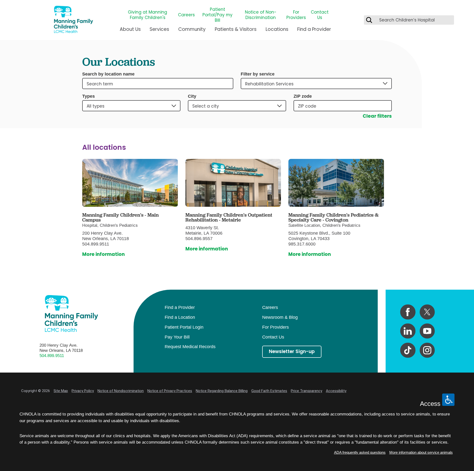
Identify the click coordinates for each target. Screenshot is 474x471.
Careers (186, 15)
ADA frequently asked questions (360, 452)
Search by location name (108, 74)
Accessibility (336, 391)
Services (159, 29)
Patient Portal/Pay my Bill (217, 15)
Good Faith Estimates (269, 391)
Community (192, 29)
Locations (277, 29)
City (192, 96)
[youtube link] (427, 331)
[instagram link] (427, 350)
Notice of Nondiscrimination (121, 391)
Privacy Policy (83, 391)
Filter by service (258, 74)
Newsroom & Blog (280, 317)
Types (88, 96)
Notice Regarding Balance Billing (222, 391)
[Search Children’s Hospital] (369, 20)
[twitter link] (427, 312)
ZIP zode (303, 96)
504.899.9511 (52, 355)
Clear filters (377, 116)
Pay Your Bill (177, 337)
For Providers (296, 14)
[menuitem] (130, 31)
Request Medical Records (190, 346)
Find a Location (180, 317)
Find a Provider (314, 29)
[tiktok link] (407, 350)
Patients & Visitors (236, 29)
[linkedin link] (407, 331)
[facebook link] (407, 312)
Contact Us (320, 14)
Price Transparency (306, 391)
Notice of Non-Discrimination (260, 14)
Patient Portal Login (184, 327)
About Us (130, 29)
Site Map (61, 391)
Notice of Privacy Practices (169, 391)
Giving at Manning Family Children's (147, 14)
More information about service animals (421, 452)
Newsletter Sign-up (292, 351)
